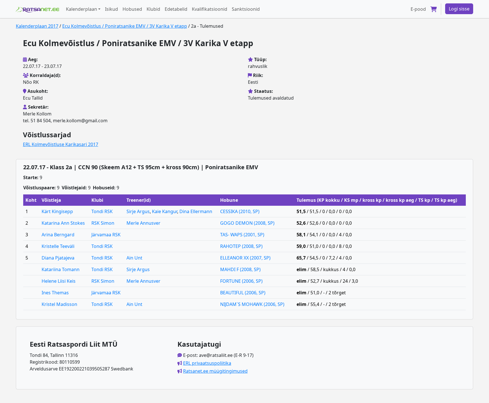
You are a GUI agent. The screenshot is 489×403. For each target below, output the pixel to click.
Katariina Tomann (61, 269)
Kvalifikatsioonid (209, 9)
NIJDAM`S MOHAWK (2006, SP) (252, 304)
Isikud (111, 9)
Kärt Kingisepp (57, 211)
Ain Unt (134, 258)
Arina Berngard (58, 234)
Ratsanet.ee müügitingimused (215, 371)
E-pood (418, 9)
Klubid (153, 9)
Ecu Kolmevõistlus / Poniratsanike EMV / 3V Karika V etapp (124, 26)
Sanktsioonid (246, 9)
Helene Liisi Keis (59, 281)
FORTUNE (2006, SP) (241, 281)
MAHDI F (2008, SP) (240, 269)
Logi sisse (459, 9)
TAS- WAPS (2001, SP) (242, 234)
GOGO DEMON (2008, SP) (247, 223)
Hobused (132, 9)
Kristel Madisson (59, 304)
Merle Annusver (143, 223)
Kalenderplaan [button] (81, 9)
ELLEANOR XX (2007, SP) (245, 258)
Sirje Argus (138, 211)
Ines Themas (55, 293)
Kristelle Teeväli (58, 246)
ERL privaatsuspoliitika (207, 363)
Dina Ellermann (195, 211)
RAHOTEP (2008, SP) (241, 246)
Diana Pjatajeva (58, 258)
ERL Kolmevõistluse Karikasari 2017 (60, 144)
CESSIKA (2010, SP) (239, 211)
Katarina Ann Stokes (63, 223)
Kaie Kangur (164, 211)
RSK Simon (102, 223)
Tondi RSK (102, 211)
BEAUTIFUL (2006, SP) (242, 293)
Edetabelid (176, 9)
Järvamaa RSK (106, 234)
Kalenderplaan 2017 (37, 26)
